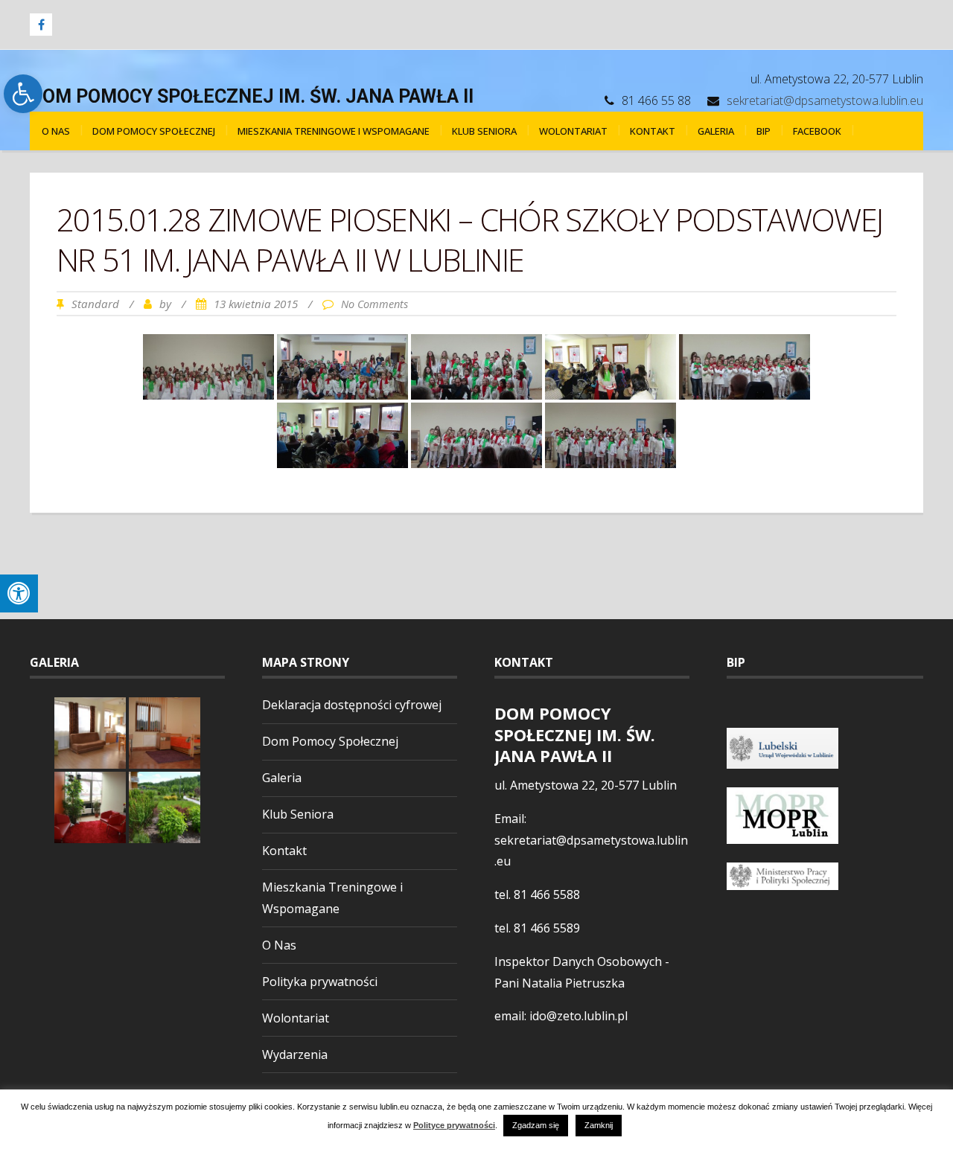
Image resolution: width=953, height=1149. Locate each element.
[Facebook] (41, 24)
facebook (817, 131)
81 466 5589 (547, 928)
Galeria (716, 131)
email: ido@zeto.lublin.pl (561, 1016)
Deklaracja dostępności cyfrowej (352, 705)
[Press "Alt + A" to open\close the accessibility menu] (19, 593)
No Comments (374, 304)
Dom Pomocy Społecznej (153, 131)
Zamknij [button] (598, 1125)
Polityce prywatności (454, 1125)
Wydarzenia (295, 1054)
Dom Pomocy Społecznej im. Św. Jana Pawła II (252, 96)
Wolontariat (573, 131)
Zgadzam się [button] (535, 1125)
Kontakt (652, 131)
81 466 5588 (547, 894)
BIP (763, 131)
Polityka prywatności (319, 981)
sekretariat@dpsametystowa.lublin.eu (825, 100)
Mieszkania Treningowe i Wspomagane (334, 131)
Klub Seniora (484, 131)
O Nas (56, 131)
